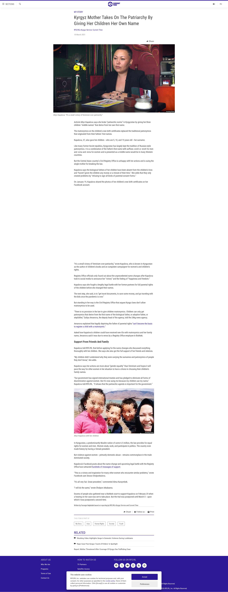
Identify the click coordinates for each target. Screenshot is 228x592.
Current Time (98, 30)
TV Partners (81, 564)
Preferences (144, 584)
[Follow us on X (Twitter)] (122, 565)
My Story (78, 12)
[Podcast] (144, 565)
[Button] (150, 41)
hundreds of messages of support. (106, 467)
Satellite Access (83, 569)
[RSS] (139, 565)
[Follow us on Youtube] (127, 565)
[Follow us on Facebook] (116, 565)
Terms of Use (46, 573)
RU (221, 4)
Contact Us (45, 578)
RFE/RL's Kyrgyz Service (83, 30)
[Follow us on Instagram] (133, 565)
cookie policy (110, 581)
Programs (44, 569)
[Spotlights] (214, 4)
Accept (144, 577)
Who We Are (45, 564)
